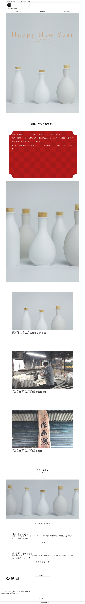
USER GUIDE (5, 593)
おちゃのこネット (45, 602)
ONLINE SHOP (12, 9)
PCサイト (41, 598)
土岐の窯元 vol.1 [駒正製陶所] (29, 392)
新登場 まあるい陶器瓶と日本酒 (29, 333)
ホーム (3, 591)
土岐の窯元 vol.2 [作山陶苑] (28, 451)
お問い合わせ (66, 11)
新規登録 (42, 11)
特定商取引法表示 (24, 591)
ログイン (18, 11)
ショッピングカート (12, 591)
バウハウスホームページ (26, 1)
